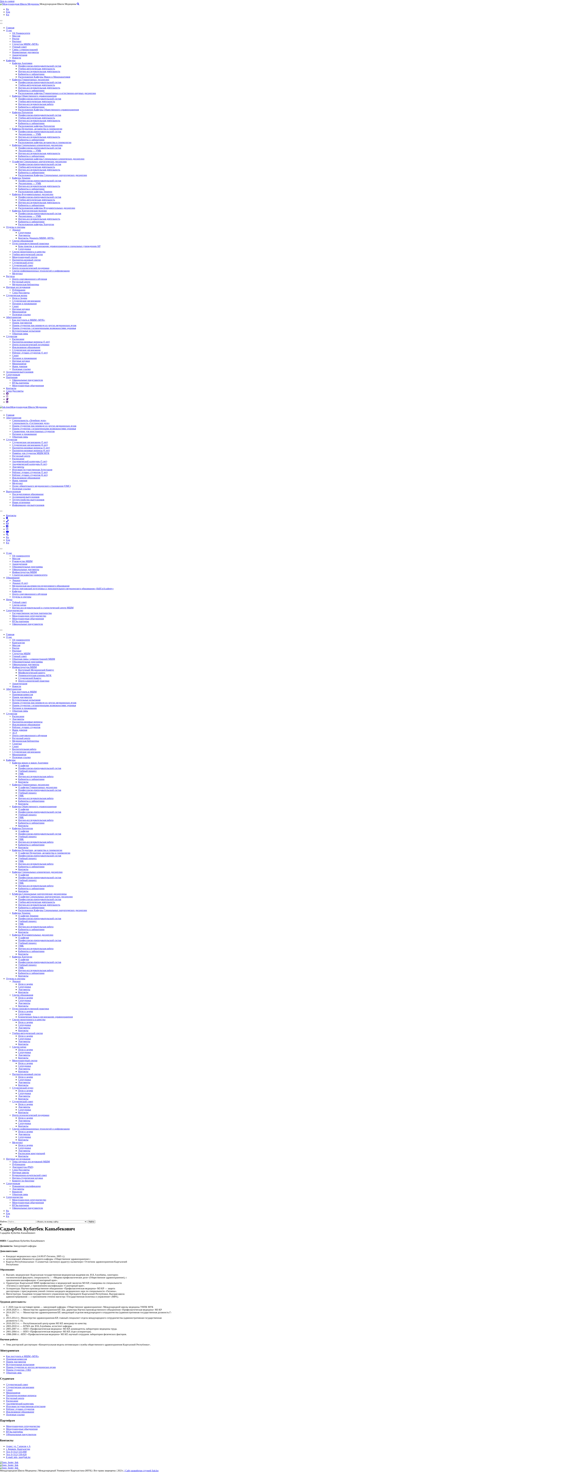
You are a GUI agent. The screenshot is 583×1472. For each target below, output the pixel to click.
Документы (24, 235)
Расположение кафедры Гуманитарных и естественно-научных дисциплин (57, 93)
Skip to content (7, 1)
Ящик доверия (19, 366)
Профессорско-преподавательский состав (39, 66)
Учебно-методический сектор (27, 254)
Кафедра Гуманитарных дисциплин (30, 79)
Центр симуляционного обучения (29, 279)
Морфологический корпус (31, 672)
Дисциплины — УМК (29, 134)
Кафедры (10, 60)
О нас (9, 30)
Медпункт (17, 273)
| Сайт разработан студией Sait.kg (141, 1470)
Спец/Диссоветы (21, 292)
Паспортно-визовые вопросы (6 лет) (31, 450)
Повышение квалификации (26, 1186)
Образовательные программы (27, 566)
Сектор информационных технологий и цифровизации (41, 271)
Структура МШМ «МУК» (25, 44)
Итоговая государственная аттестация (25, 1406)
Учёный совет (19, 602)
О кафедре (23, 765)
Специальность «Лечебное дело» (29, 420)
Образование (13, 577)
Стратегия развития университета (29, 575)
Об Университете (21, 33)
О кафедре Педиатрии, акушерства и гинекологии (44, 853)
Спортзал (17, 743)
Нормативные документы (25, 52)
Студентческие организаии (20, 1387)
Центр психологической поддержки (30, 268)
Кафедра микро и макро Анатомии (30, 762)
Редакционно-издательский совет (29, 1175)
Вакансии (17, 1191)
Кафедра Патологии (22, 112)
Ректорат (16, 41)
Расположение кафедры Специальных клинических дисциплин (51, 159)
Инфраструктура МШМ (24, 572)
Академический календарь (20, 1403)
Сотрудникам (13, 374)
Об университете (21, 556)
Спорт (15, 306)
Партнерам (11, 377)
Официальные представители (27, 380)
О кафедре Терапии (28, 915)
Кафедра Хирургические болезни (29, 210)
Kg (7, 14)
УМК (21, 773)
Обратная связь (20, 333)
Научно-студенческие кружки (27, 1178)
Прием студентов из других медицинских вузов (31, 1367)
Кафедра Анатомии (22, 63)
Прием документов (22, 322)
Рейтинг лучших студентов (26, 727)
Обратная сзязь (14, 1372)
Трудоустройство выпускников (28, 499)
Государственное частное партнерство (32, 613)
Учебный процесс (27, 771)
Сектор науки (19, 605)
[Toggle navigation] (1, 20)
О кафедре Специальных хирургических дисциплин (39, 161)
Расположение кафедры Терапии (35, 191)
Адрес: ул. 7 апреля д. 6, (18, 1446)
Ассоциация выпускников (19, 372)
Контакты (11, 388)
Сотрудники (24, 232)
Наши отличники (21, 502)
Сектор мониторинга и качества (28, 251)
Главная (10, 27)
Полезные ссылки (21, 314)
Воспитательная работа (24, 749)
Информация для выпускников (28, 505)
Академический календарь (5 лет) (29, 461)
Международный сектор (24, 257)
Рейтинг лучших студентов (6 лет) (30, 475)
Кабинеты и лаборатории (31, 74)
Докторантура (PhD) (22, 1167)
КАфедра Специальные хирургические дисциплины (39, 894)
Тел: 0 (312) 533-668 (16, 1451)
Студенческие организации (26, 301)
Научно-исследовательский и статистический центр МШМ (42, 607)
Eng (8, 12)
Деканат (16, 230)
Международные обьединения (22, 1429)
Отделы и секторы (15, 227)
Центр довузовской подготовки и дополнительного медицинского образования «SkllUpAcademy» (63, 588)
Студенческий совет (22, 265)
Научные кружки (21, 309)
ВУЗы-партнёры (14, 1431)
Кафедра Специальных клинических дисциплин (37, 145)
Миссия (16, 36)
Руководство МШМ (22, 561)
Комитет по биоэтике (23, 1180)
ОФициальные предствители (21, 1434)
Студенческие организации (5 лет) (30, 442)
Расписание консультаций (31, 1153)
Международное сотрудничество (29, 616)
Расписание (18, 339)
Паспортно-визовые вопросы (27, 722)
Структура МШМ (21, 653)
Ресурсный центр (21, 281)
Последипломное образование (28, 494)
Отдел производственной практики (30, 243)
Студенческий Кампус (29, 678)
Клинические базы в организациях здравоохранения (45, 1017)
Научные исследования (18, 287)
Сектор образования (22, 240)
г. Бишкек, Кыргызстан (18, 1449)
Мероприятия (19, 311)
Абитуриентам (13, 317)
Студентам (11, 336)
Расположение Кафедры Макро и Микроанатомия (44, 77)
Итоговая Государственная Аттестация (32, 469)
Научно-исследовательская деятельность (39, 71)
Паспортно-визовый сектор (26, 260)
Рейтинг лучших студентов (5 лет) (30, 352)
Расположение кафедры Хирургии (36, 224)
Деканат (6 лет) (20, 583)
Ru (7, 9)
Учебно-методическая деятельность (36, 68)
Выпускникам (13, 491)
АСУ (14, 732)
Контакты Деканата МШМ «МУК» (36, 238)
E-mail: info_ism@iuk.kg (18, 1457)
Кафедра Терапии (21, 178)
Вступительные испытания (26, 331)
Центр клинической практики (33, 681)
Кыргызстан (18, 642)
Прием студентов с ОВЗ (18, 1370)
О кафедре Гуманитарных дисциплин (37, 787)
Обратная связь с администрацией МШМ (33, 659)
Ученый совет (19, 47)
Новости (16, 57)
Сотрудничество (14, 610)
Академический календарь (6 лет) (29, 464)
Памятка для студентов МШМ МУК (30, 453)
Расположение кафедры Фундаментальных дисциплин (46, 208)
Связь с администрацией (25, 49)
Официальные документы (25, 569)
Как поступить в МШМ (24, 691)
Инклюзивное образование (26, 347)
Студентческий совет (17, 1384)
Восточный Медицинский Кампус (36, 670)
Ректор (15, 38)
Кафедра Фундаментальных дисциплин (32, 194)
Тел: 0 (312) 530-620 (16, 1454)
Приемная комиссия (22, 694)
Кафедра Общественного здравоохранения (34, 96)
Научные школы (20, 1172)
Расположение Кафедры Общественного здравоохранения (48, 109)
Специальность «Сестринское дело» (31, 423)
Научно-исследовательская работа (35, 104)
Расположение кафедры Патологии (36, 126)
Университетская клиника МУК (34, 675)
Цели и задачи (25, 984)
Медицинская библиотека (25, 284)
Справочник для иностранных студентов (33, 431)
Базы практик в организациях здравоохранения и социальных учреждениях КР (59, 246)
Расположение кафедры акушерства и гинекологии (44, 142)
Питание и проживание (24, 303)
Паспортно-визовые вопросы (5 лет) (31, 342)
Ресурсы (10, 276)
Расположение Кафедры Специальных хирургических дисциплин (52, 175)
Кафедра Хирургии (22, 956)
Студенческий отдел (22, 262)
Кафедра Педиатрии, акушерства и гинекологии (37, 128)
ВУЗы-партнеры (20, 383)
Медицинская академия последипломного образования (40, 586)
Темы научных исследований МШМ (31, 1161)
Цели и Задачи (19, 298)
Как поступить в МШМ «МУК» (28, 320)
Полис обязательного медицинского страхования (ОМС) (41, 486)
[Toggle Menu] (1, 410)
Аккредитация (19, 55)
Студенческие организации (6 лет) (30, 445)
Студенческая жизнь (16, 295)
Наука (9, 599)
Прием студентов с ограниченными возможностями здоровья (44, 328)
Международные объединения (28, 385)
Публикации (18, 290)
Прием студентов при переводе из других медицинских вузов (44, 325)
